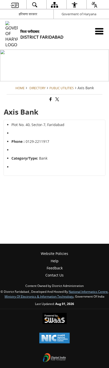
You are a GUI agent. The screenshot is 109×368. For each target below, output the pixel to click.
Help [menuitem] (55, 260)
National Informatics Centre (88, 291)
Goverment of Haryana (79, 14)
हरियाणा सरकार (28, 14)
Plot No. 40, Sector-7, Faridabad (37, 124)
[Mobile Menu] (99, 31)
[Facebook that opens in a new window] (50, 99)
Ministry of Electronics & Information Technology (39, 296)
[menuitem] (15, 4)
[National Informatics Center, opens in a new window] (54, 338)
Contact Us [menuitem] (54, 275)
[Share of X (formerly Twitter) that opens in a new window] (57, 99)
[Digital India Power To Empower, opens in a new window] (54, 358)
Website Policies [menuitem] (54, 253)
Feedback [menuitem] (55, 268)
